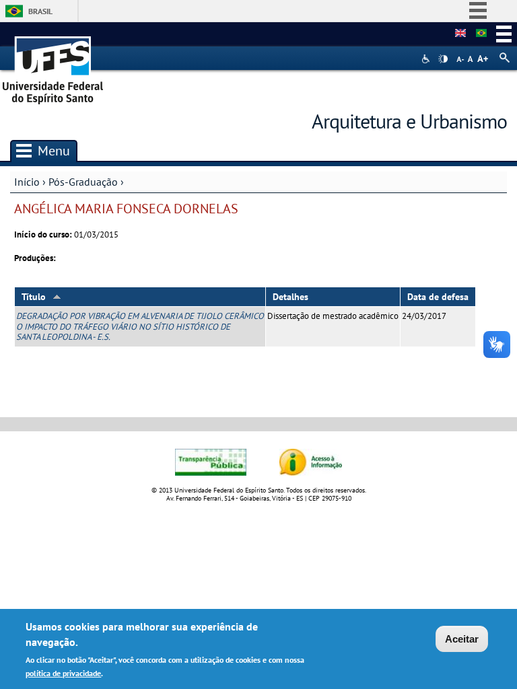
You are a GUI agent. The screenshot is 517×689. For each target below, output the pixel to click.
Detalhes (290, 297)
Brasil (40, 11)
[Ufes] (53, 66)
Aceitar (462, 639)
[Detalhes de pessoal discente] (460, 34)
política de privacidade (63, 673)
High (443, 59)
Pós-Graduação (83, 181)
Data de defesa (438, 297)
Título (34, 297)
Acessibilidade (427, 59)
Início (27, 181)
